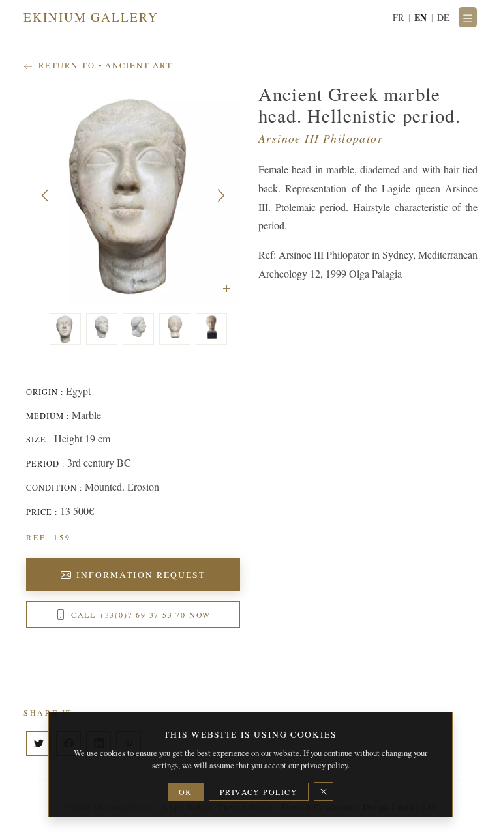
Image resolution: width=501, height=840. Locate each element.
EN (420, 17)
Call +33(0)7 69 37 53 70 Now (141, 614)
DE (443, 17)
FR (398, 17)
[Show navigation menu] (468, 17)
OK (185, 792)
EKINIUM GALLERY (91, 16)
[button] (45, 195)
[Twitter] (38, 743)
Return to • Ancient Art (104, 65)
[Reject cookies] (323, 791)
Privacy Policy (258, 792)
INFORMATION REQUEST (141, 575)
